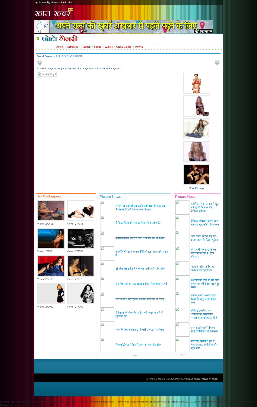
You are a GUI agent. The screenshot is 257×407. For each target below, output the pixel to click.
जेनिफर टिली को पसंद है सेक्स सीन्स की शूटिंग (138, 222)
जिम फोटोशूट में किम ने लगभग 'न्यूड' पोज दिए (138, 344)
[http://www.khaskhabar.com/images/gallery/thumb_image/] (40, 64)
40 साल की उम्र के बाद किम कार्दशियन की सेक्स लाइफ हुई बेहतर (205, 284)
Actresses (72, 46)
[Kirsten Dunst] (51, 303)
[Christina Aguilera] (80, 248)
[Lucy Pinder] (80, 275)
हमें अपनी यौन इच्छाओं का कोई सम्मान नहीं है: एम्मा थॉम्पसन (203, 253)
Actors (60, 46)
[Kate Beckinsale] (80, 220)
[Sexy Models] (51, 220)
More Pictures (196, 188)
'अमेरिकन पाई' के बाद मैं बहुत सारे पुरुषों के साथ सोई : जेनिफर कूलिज (205, 207)
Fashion (86, 46)
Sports (97, 46)
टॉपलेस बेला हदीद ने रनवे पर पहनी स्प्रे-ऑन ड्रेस (140, 268)
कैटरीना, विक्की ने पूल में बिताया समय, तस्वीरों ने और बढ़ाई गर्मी (204, 345)
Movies (139, 46)
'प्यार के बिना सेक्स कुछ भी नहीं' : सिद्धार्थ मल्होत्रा (140, 329)
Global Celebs (124, 46)
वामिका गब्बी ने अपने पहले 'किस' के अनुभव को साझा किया (203, 299)
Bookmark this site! (62, 2)
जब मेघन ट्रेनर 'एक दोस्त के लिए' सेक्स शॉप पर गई (141, 283)
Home (42, 2)
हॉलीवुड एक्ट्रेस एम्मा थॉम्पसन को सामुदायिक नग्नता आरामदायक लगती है (204, 314)
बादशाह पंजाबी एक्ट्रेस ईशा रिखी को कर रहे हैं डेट (140, 238)
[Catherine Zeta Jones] (80, 303)
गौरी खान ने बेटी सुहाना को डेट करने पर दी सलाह (140, 299)
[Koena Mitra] (51, 275)
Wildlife (109, 46)
